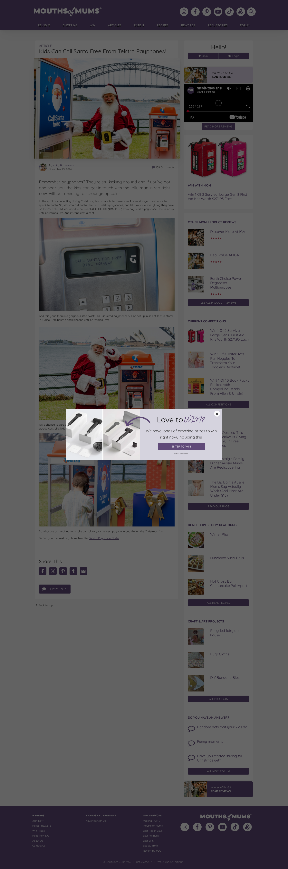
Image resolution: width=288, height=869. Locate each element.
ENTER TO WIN (181, 446)
